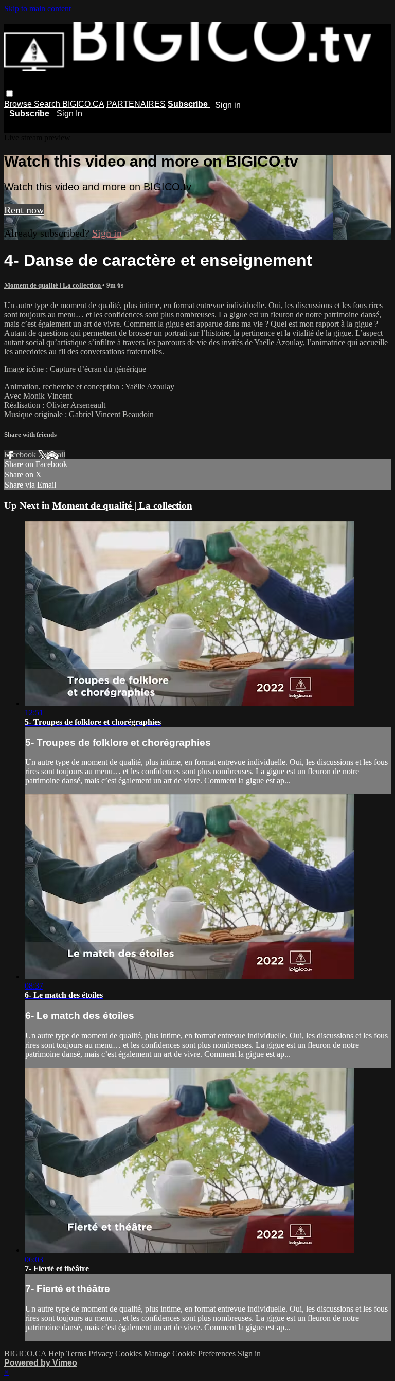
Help (57, 1353)
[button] (9, 93)
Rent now (24, 210)
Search (48, 104)
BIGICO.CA (83, 104)
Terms (77, 1353)
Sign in (228, 105)
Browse (19, 104)
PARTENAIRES (136, 104)
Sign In (69, 113)
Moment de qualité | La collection (53, 285)
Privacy (101, 1353)
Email (55, 454)
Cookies (129, 1353)
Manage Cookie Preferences (191, 1353)
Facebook (21, 454)
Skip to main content (37, 8)
